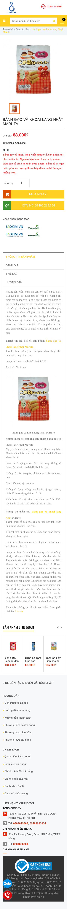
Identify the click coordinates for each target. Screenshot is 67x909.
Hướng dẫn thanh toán (17, 717)
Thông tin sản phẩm (20, 256)
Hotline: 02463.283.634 (37, 205)
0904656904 (20, 844)
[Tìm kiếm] (54, 21)
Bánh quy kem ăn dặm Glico (12, 661)
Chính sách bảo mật (16, 778)
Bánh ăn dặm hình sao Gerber (33, 661)
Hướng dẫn (14, 282)
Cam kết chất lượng (16, 793)
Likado (19, 611)
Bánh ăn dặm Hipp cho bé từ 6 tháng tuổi (53, 662)
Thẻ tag (11, 273)
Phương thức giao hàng (18, 732)
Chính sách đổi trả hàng (18, 771)
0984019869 (20, 823)
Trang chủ (8, 29)
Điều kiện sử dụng (15, 763)
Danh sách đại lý (14, 786)
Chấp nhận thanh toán (16, 218)
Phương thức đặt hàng (17, 739)
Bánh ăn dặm (22, 29)
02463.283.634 (54, 6)
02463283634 (38, 823)
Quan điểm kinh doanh (17, 756)
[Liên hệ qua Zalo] (7, 883)
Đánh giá (12, 265)
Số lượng (8, 182)
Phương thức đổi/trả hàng (19, 724)
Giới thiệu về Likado (16, 702)
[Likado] (12, 7)
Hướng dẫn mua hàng (17, 710)
